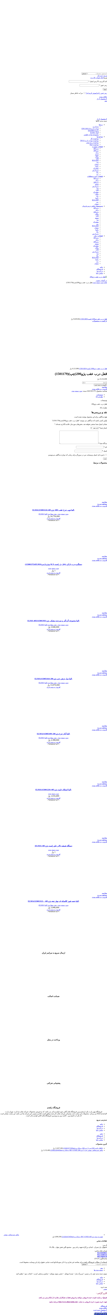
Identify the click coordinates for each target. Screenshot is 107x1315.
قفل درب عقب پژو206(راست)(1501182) (93, 368)
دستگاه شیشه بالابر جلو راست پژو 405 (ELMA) (53, 846)
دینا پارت (96, 127)
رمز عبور (103, 85)
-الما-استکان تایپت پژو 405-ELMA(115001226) (53, 790)
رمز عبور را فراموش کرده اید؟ (96, 93)
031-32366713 (102, 1255)
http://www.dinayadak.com (68, 1302)
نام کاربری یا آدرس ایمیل (98, 81)
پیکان (97, 156)
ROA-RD (95, 160)
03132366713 (36, 3)
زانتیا (97, 166)
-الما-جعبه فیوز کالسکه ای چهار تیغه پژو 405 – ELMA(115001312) (53, 901)
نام (105, 447)
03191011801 (58, 3)
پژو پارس (95, 170)
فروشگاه (100, 1126)
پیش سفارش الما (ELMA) (48, 514)
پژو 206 (96, 150)
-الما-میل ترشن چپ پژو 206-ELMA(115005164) (53, 679)
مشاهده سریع (102, 504)
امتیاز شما (103, 428)
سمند (97, 154)
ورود (105, 89)
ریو (98, 174)
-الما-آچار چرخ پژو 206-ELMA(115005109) (53, 734)
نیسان (96, 164)
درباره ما (100, 1128)
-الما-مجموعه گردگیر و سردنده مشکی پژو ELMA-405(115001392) (53, 621)
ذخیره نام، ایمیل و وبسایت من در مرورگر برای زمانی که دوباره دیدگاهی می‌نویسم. (76, 455)
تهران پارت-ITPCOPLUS (90, 129)
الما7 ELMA (94, 133)
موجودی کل (94, 139)
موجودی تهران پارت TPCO (89, 141)
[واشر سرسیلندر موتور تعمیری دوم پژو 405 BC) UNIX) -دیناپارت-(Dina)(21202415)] (61, 1235)
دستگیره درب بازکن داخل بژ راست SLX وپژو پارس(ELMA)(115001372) (53, 564)
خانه (105, 282)
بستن (105, 1289)
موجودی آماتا (94, 144)
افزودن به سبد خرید (100, 385)
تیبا (98, 162)
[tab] (51, 395)
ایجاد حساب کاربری (97, 78)
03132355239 (26, 3)
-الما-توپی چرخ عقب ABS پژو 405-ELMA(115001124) (53, 510)
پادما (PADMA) (93, 131)
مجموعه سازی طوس (91, 135)
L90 (97, 158)
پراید (97, 152)
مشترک (96, 168)
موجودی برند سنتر (92, 142)
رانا (97, 172)
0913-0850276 (102, 1256)
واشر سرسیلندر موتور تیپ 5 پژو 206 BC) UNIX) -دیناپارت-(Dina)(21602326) (76, 1150)
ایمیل (104, 451)
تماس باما (99, 1130)
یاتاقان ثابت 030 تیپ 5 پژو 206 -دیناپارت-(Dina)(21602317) (83, 1148)
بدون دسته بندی (98, 282)
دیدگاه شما (102, 443)
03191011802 (47, 3)
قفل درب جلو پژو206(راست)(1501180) (93, 319)
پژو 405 (96, 148)
